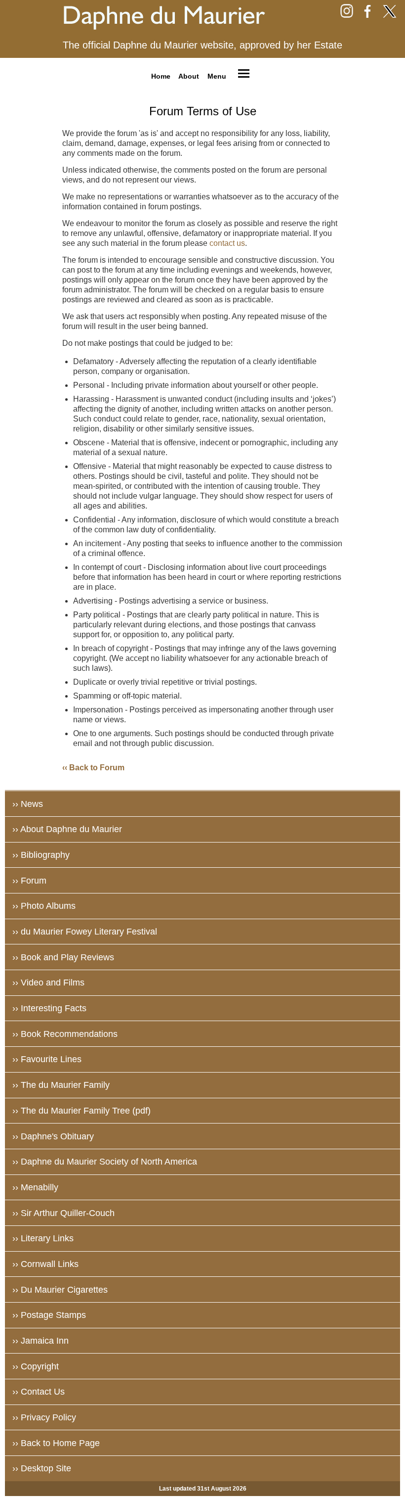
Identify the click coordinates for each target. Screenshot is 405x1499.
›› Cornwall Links (45, 1264)
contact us (227, 243)
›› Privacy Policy (44, 1417)
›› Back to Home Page (56, 1443)
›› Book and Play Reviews (63, 957)
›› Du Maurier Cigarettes (60, 1290)
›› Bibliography (41, 855)
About (188, 76)
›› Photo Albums (44, 906)
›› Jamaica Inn (40, 1341)
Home (160, 76)
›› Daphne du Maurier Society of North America (104, 1162)
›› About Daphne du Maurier (67, 829)
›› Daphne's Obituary (53, 1136)
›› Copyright (35, 1366)
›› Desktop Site (41, 1468)
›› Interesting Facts (49, 1008)
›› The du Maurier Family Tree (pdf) (81, 1111)
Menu (216, 76)
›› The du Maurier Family (61, 1085)
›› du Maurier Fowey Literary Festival (84, 932)
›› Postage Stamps (49, 1315)
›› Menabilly (35, 1187)
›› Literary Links (43, 1238)
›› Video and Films (48, 982)
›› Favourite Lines (46, 1059)
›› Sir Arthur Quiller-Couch (63, 1213)
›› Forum (29, 881)
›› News (27, 804)
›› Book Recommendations (65, 1034)
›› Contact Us (38, 1392)
